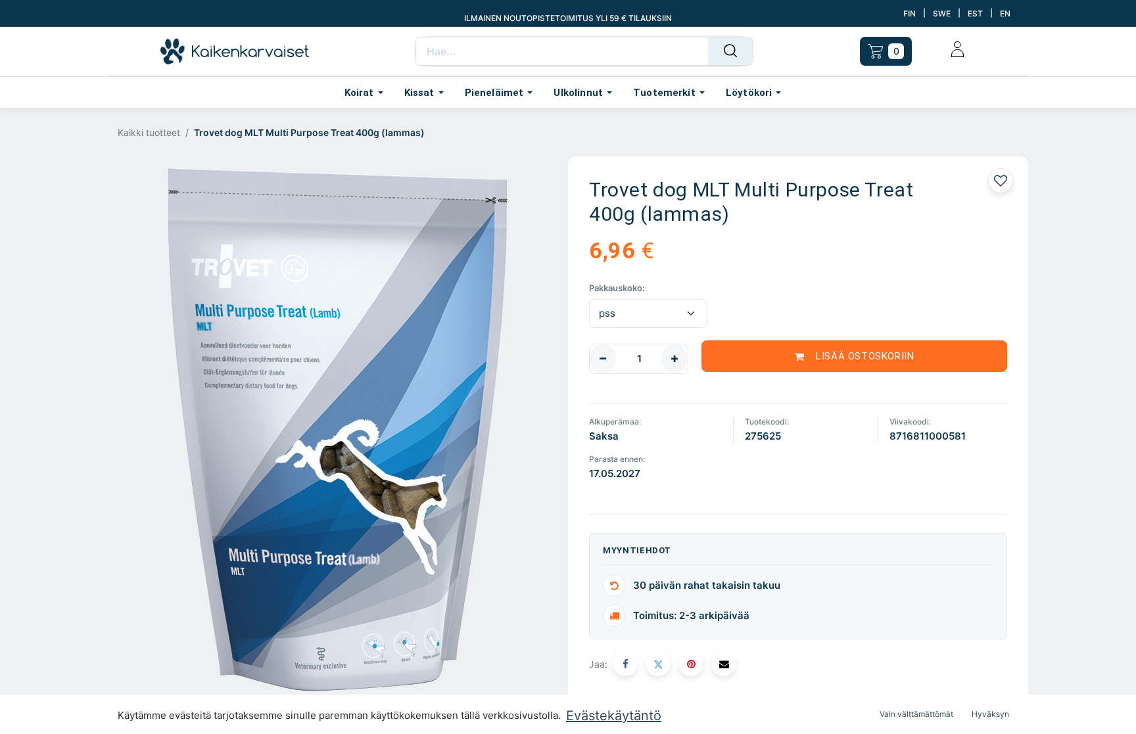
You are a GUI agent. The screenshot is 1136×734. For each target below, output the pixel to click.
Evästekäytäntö (613, 715)
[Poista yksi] (603, 358)
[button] (854, 356)
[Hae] (730, 51)
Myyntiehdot (637, 550)
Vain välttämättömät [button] (916, 714)
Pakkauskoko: (617, 288)
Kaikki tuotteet (149, 132)
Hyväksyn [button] (990, 714)
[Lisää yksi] (674, 358)
